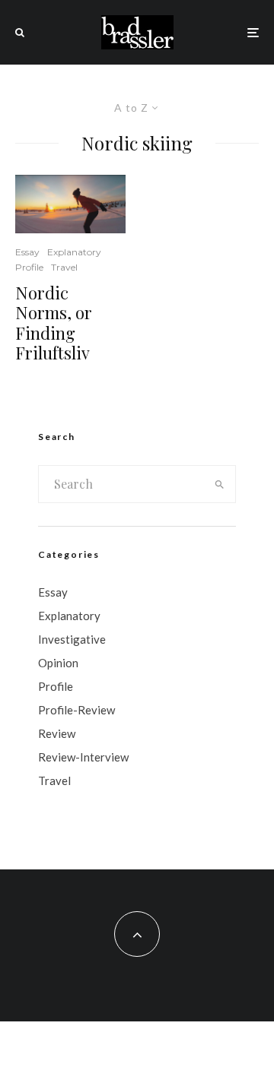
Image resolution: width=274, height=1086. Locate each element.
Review (56, 733)
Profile (29, 267)
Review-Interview (83, 757)
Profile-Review (76, 710)
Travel (64, 267)
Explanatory (74, 252)
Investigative (72, 639)
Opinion (58, 663)
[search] (219, 484)
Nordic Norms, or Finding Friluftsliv (53, 323)
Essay (27, 252)
